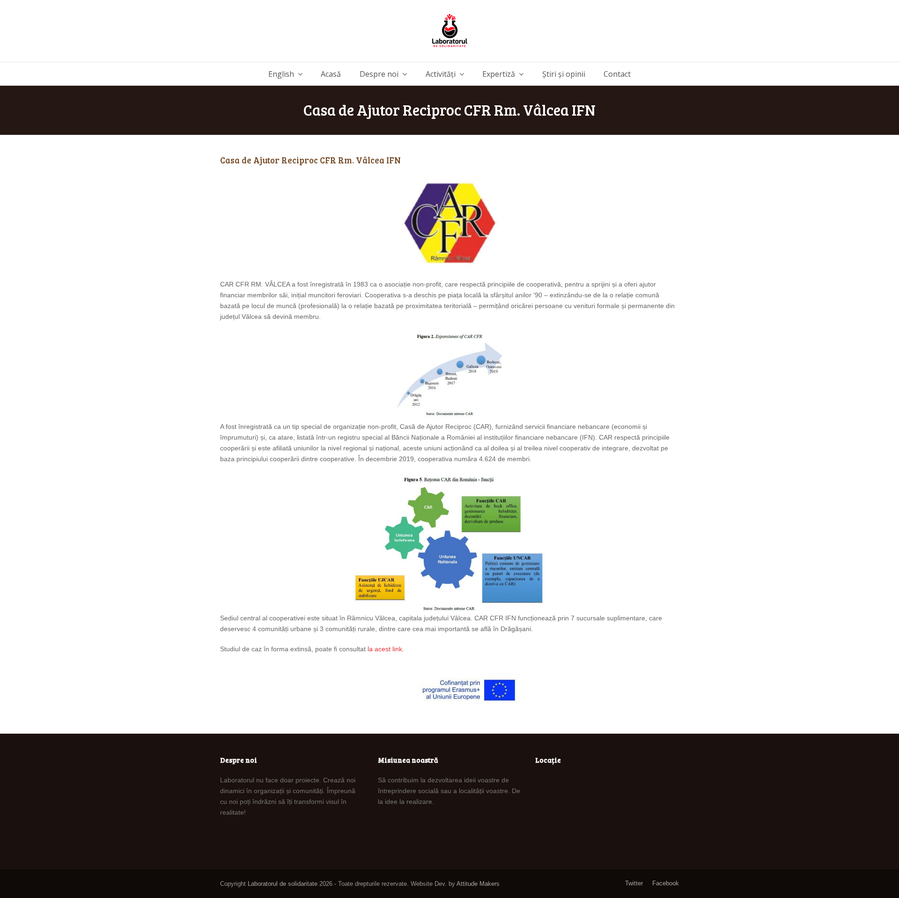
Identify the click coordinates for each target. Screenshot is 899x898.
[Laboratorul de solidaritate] (449, 31)
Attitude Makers (478, 883)
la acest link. (386, 649)
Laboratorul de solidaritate (282, 883)
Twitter (634, 883)
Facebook (665, 883)
